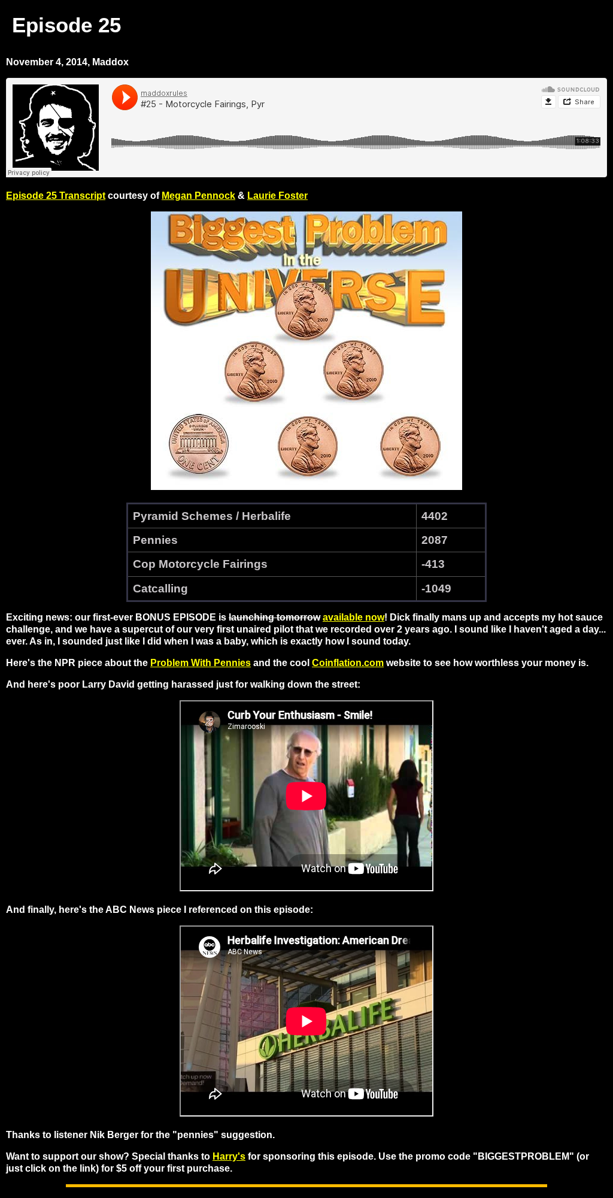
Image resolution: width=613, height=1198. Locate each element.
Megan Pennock (198, 195)
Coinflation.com (348, 663)
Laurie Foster (277, 195)
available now (353, 617)
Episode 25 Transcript (55, 195)
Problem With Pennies (200, 663)
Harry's (229, 1156)
